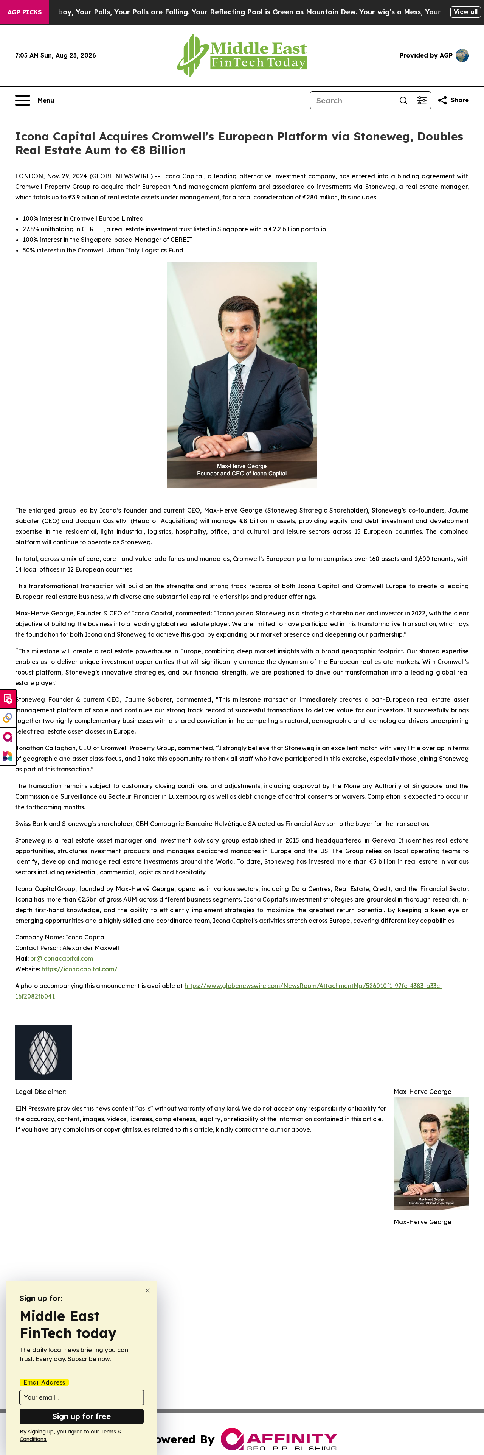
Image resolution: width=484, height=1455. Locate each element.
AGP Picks (25, 12)
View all (466, 12)
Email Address (44, 1382)
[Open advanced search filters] (422, 100)
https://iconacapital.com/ (80, 969)
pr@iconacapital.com (61, 958)
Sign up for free (82, 1416)
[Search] (403, 100)
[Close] (147, 1290)
